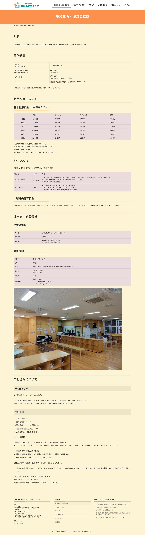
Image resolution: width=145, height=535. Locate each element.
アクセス (57, 511)
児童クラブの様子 (60, 507)
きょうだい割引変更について (104, 510)
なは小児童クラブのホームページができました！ (110, 517)
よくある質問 (59, 514)
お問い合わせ (59, 518)
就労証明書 (20, 422)
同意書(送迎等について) (25, 429)
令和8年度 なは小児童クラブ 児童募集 (107, 507)
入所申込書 (20, 418)
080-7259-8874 (18, 523)
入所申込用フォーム (23, 395)
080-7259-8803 (18, 522)
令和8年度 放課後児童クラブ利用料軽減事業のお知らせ (112, 504)
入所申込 (57, 522)
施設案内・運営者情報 (61, 503)
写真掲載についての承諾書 (26, 425)
